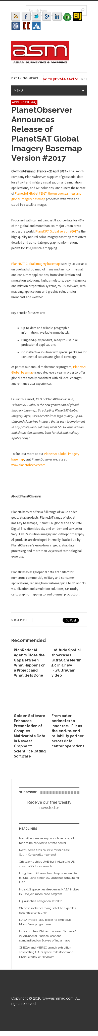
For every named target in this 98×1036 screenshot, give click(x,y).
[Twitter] (36, 16)
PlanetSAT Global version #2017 (56, 231)
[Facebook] (26, 16)
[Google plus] (46, 16)
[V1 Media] (67, 16)
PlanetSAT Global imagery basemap (35, 264)
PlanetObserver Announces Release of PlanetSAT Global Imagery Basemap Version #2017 (46, 134)
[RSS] (15, 16)
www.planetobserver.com (28, 465)
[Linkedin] (57, 16)
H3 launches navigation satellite (40, 901)
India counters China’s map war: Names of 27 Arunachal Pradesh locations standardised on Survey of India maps (47, 936)
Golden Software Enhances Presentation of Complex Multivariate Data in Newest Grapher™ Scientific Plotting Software (30, 736)
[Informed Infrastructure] (26, 25)
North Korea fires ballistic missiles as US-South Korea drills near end (47, 852)
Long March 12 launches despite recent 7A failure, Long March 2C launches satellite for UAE (49, 877)
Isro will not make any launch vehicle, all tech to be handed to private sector (46, 841)
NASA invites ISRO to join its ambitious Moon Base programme (45, 922)
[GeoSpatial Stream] (36, 25)
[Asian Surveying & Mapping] (40, 61)
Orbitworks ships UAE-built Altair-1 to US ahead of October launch (47, 864)
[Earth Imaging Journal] (77, 16)
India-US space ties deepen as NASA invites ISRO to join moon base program (49, 892)
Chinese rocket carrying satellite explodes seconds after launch (47, 910)
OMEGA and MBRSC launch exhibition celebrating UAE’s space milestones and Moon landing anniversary (46, 952)
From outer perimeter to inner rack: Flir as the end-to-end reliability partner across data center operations (68, 731)
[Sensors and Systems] (15, 25)
